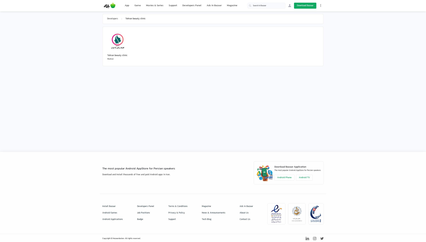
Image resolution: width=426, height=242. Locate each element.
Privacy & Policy (176, 213)
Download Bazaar (305, 5)
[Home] (109, 5)
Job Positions (143, 213)
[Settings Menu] (321, 5)
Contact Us (245, 219)
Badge (140, 219)
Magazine (232, 5)
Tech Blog (206, 219)
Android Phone (284, 178)
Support (173, 5)
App (127, 6)
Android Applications (112, 219)
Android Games (109, 213)
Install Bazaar (109, 206)
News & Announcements (213, 213)
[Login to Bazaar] (290, 6)
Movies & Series (154, 5)
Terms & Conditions (178, 206)
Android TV (304, 178)
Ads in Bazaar (214, 5)
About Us (244, 213)
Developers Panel (191, 5)
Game (137, 6)
